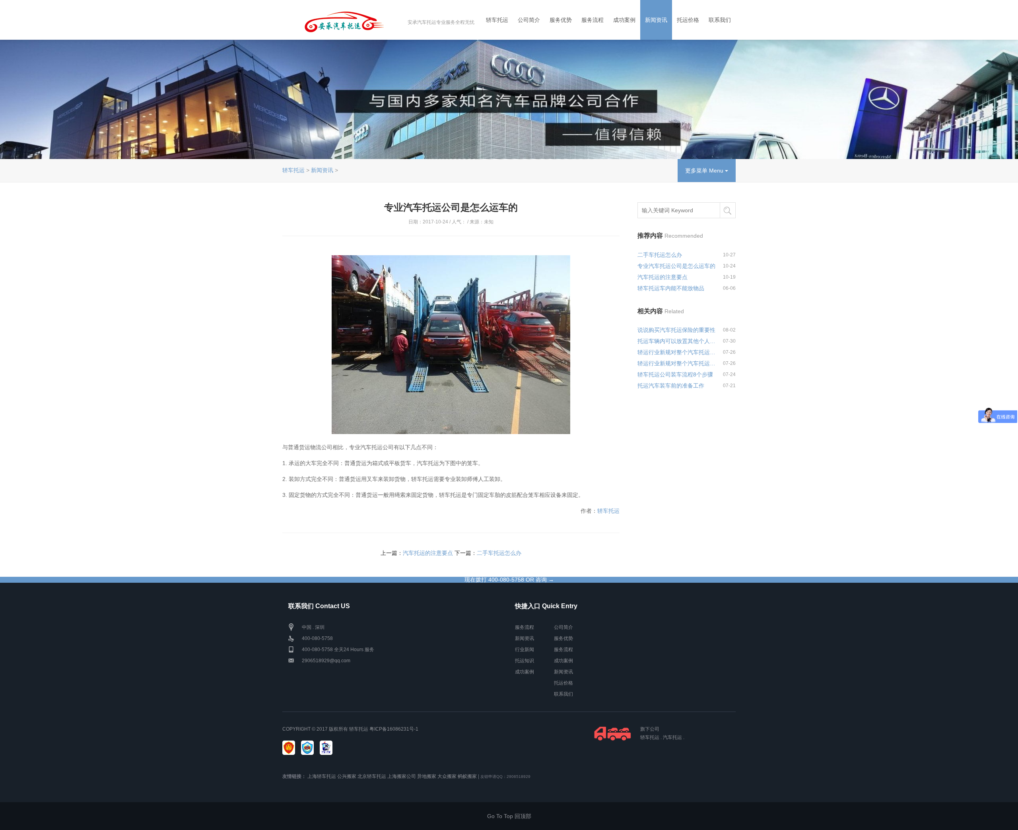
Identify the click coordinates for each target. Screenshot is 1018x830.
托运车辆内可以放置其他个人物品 (676, 341)
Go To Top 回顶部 (509, 816)
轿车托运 (497, 20)
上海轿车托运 (321, 776)
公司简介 (529, 20)
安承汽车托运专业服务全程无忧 (441, 22)
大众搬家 (447, 776)
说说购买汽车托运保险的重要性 (676, 330)
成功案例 (624, 20)
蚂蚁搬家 (467, 776)
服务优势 (561, 20)
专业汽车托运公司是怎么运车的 (676, 266)
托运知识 (524, 660)
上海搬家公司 (401, 776)
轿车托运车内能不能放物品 (670, 288)
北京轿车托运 (371, 776)
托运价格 (688, 20)
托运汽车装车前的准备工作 (670, 385)
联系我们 (720, 20)
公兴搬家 (346, 776)
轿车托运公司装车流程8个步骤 (675, 374)
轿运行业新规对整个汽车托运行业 (676, 352)
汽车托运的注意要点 (428, 553)
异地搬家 (426, 776)
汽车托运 (672, 737)
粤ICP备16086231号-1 (393, 729)
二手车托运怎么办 (499, 553)
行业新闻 (524, 649)
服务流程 (592, 20)
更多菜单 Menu (705, 170)
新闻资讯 (656, 20)
